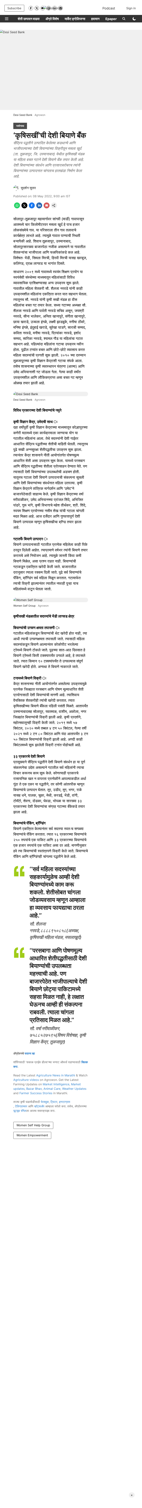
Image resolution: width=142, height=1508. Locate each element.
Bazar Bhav (34, 1088)
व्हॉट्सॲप (39, 1106)
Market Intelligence (56, 1084)
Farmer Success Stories (35, 1093)
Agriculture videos (26, 1080)
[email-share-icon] (47, 207)
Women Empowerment (32, 1135)
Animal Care (51, 1088)
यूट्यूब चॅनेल (19, 1111)
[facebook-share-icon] (32, 207)
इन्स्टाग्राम (64, 1102)
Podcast (108, 8)
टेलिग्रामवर (21, 1106)
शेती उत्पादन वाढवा (29, 19)
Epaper (111, 19)
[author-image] (16, 188)
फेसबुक (45, 1102)
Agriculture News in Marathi (55, 1075)
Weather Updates (74, 1088)
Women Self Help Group (33, 1125)
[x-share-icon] (24, 207)
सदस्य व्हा (30, 1053)
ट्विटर (53, 1102)
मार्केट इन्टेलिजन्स (75, 19)
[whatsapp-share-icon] (17, 207)
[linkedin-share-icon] (39, 207)
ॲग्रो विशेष (52, 19)
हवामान (95, 19)
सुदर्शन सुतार (28, 188)
